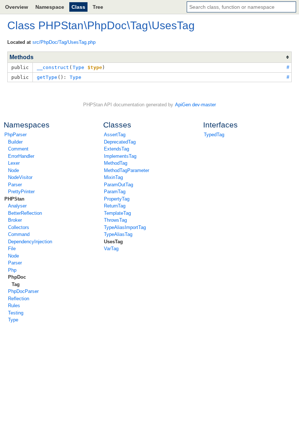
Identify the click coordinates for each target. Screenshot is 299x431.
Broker (15, 220)
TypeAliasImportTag (125, 227)
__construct (53, 67)
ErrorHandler (21, 156)
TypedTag (214, 134)
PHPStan (14, 199)
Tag (16, 284)
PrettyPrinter (21, 191)
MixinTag (113, 177)
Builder (15, 142)
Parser (15, 184)
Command (19, 234)
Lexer (14, 163)
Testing (15, 313)
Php (12, 270)
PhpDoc (17, 277)
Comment (18, 149)
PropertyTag (116, 199)
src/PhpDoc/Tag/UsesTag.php (64, 42)
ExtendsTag (116, 149)
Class (78, 7)
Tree (98, 7)
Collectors (18, 227)
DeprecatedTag (120, 142)
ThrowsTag (115, 220)
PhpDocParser (23, 291)
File (12, 248)
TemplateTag (117, 213)
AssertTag (114, 134)
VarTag (111, 248)
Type (13, 320)
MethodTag (115, 163)
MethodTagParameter (126, 170)
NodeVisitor (20, 177)
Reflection (18, 298)
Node (13, 170)
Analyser (17, 206)
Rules (14, 305)
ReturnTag (114, 206)
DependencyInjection (30, 241)
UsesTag (113, 241)
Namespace (49, 7)
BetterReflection (25, 213)
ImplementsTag (120, 156)
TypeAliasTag (118, 234)
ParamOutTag (118, 184)
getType (47, 77)
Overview (16, 7)
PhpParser (15, 134)
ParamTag (114, 191)
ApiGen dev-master (195, 104)
